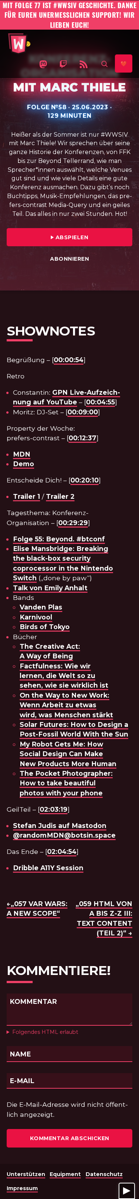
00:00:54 (68, 360)
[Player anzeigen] (127, 1191)
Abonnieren (69, 259)
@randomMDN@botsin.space (64, 835)
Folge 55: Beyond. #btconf (59, 539)
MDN (21, 454)
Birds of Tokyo (45, 627)
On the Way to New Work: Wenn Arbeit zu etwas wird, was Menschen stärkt (66, 705)
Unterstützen (26, 1174)
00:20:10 (84, 480)
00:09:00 (82, 412)
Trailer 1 (26, 496)
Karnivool (36, 617)
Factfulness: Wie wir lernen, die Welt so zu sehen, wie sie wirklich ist (64, 675)
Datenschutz (104, 1174)
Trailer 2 (60, 496)
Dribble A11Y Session (48, 868)
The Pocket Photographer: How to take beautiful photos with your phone (66, 783)
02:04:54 (61, 851)
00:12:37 (82, 438)
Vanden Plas (41, 607)
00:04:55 (100, 402)
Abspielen (91, 237)
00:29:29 (73, 523)
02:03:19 (53, 809)
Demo (23, 464)
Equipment (65, 1174)
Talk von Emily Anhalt (50, 588)
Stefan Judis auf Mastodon (59, 825)
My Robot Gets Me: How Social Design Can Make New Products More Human (68, 754)
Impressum (22, 1188)
